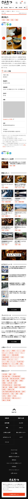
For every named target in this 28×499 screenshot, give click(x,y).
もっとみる (14, 309)
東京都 (8, 11)
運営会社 (14, 460)
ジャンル (7, 442)
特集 (7, 427)
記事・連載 (7, 423)
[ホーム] (1, 7)
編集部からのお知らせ (14, 456)
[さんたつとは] (14, 255)
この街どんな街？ (7, 432)
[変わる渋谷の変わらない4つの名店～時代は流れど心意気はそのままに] (14, 164)
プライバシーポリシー (14, 470)
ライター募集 (14, 453)
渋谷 (13, 11)
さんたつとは (14, 450)
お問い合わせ (14, 473)
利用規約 (14, 466)
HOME (2, 11)
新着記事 (7, 418)
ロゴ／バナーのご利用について (14, 463)
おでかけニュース (7, 437)
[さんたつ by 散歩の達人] (6, 3)
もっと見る (14, 341)
